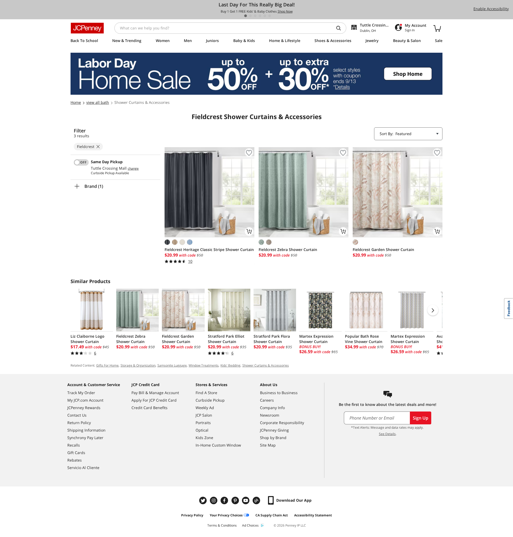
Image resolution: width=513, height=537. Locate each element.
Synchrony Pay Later (85, 437)
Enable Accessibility (491, 8)
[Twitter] (203, 500)
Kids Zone (204, 437)
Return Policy (79, 422)
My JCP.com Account (85, 400)
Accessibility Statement (313, 515)
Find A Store (206, 392)
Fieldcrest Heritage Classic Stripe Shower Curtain (209, 249)
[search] (340, 28)
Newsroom (269, 415)
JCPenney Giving (274, 430)
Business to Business (279, 392)
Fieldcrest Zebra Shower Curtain (288, 249)
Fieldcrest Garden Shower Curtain (383, 249)
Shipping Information (86, 430)
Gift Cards (76, 452)
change (133, 168)
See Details (387, 434)
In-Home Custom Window (218, 445)
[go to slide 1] (245, 15)
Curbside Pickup (210, 400)
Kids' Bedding (230, 365)
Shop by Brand (273, 437)
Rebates (74, 460)
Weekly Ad (205, 407)
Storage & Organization (138, 365)
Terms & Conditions (222, 525)
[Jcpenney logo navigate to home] (87, 28)
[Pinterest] (235, 500)
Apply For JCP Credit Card (154, 400)
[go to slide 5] (264, 15)
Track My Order (81, 392)
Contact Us (77, 415)
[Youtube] (246, 500)
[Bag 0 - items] (437, 28)
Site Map (268, 445)
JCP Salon (204, 415)
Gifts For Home (107, 365)
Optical (202, 430)
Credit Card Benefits (149, 407)
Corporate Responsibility (282, 422)
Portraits (203, 422)
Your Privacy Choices (226, 515)
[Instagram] (214, 500)
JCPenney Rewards (83, 407)
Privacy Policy (192, 515)
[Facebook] (225, 500)
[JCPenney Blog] (257, 500)
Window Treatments (204, 365)
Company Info (272, 407)
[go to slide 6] (269, 15)
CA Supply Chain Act (271, 515)
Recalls (73, 445)
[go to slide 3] (255, 15)
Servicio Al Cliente (83, 467)
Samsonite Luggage (172, 365)
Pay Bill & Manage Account (155, 392)
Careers (267, 400)
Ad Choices (250, 525)
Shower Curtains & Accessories (265, 365)
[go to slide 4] (260, 15)
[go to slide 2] (250, 15)
